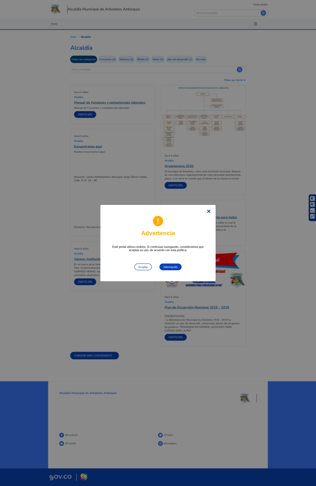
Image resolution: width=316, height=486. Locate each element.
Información (170, 266)
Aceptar (143, 266)
